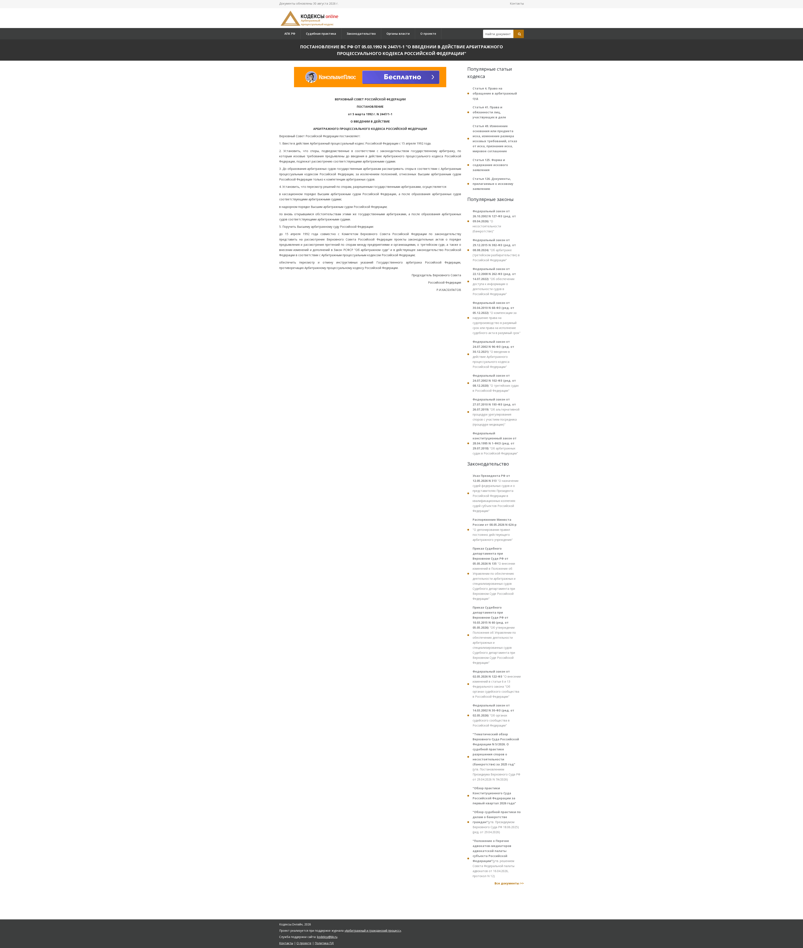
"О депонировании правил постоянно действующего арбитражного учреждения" (495, 530)
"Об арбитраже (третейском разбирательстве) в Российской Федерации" (496, 250)
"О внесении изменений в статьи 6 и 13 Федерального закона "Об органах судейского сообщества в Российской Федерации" (497, 684)
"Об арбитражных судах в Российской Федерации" (495, 443)
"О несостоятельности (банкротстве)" (494, 221)
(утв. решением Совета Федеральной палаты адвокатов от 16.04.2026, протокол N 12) (493, 858)
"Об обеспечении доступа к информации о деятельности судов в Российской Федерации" (494, 281)
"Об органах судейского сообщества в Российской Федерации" (493, 715)
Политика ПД (324, 943)
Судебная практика (321, 34)
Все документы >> (509, 883)
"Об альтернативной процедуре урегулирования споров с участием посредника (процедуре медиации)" (496, 411)
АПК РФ (289, 34)
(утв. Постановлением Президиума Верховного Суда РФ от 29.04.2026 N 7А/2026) (496, 756)
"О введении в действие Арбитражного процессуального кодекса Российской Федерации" (493, 354)
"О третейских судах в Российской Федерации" (496, 383)
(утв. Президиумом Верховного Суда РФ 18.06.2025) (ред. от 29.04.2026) (497, 822)
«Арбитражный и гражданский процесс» (372, 931)
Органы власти (398, 34)
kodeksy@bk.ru (327, 937)
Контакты (517, 3)
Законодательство (361, 34)
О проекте (428, 34)
